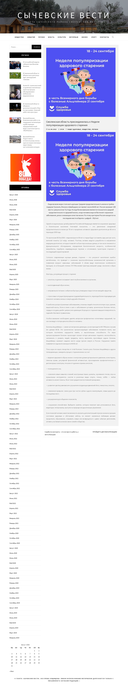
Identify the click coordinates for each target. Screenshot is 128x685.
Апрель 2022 (14, 454)
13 (25, 657)
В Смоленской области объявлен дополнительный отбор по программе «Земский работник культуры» (31, 108)
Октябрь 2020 (14, 538)
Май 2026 (13, 210)
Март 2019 (13, 633)
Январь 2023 (14, 409)
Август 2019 (14, 608)
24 (12, 663)
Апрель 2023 (14, 394)
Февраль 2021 (14, 518)
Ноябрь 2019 (14, 593)
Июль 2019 (13, 613)
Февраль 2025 (14, 284)
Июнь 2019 (13, 618)
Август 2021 (14, 493)
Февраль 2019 (14, 638)
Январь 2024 (14, 349)
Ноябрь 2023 (14, 359)
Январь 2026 (14, 230)
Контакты (104, 37)
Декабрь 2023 (14, 354)
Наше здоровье (74, 129)
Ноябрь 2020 (14, 533)
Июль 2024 (13, 319)
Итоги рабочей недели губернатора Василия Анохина (31, 64)
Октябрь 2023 (14, 364)
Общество (19, 37)
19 (21, 660)
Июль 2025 (13, 259)
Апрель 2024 (14, 334)
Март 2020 (13, 573)
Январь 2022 (14, 469)
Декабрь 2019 (14, 588)
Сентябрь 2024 (15, 309)
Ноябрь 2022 (14, 419)
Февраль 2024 (14, 344)
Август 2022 (14, 434)
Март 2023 (13, 399)
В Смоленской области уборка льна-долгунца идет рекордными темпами (31, 76)
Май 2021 (13, 503)
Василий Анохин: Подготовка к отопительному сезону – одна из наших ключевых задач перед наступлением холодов (32, 142)
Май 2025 (13, 269)
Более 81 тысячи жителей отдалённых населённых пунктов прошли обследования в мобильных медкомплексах (32, 90)
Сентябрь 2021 (15, 488)
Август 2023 (14, 374)
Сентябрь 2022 (15, 429)
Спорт (94, 37)
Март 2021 (13, 513)
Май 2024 (13, 329)
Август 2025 (14, 254)
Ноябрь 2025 (14, 239)
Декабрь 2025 (14, 235)
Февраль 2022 (14, 464)
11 (16, 657)
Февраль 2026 (14, 225)
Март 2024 (13, 339)
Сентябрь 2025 (15, 249)
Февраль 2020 (14, 578)
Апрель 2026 (14, 215)
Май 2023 (13, 389)
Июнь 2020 (13, 558)
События (31, 37)
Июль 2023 (13, 379)
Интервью (73, 37)
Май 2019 (13, 623)
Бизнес (85, 37)
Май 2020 (13, 563)
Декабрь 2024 (14, 294)
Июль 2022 (13, 439)
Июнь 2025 (13, 264)
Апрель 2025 (14, 274)
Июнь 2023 (13, 384)
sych (62, 129)
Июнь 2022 (13, 444)
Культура (62, 37)
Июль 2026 (13, 200)
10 (12, 657)
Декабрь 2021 (14, 473)
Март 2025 (13, 279)
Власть (51, 37)
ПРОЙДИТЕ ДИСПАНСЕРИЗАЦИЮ (105, 432)
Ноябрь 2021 (14, 478)
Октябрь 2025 (14, 244)
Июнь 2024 (13, 324)
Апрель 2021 (14, 508)
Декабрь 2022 (14, 414)
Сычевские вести (64, 15)
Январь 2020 (14, 583)
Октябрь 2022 (14, 424)
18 (16, 660)
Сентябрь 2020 (15, 543)
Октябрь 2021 (14, 483)
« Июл (12, 671)
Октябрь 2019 (14, 598)
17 (12, 660)
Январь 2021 (14, 523)
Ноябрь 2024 (14, 299)
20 (25, 660)
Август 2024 (14, 314)
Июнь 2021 (13, 498)
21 (30, 660)
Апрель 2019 (14, 628)
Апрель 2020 (14, 568)
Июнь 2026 (13, 205)
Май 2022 (13, 449)
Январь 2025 (14, 289)
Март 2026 (13, 220)
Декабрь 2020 (14, 528)
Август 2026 (14, 195)
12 (21, 657)
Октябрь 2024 (14, 304)
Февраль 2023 (14, 404)
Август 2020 (14, 548)
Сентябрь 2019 (15, 603)
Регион (41, 37)
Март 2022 (13, 459)
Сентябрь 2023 (15, 369)
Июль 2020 (13, 553)
